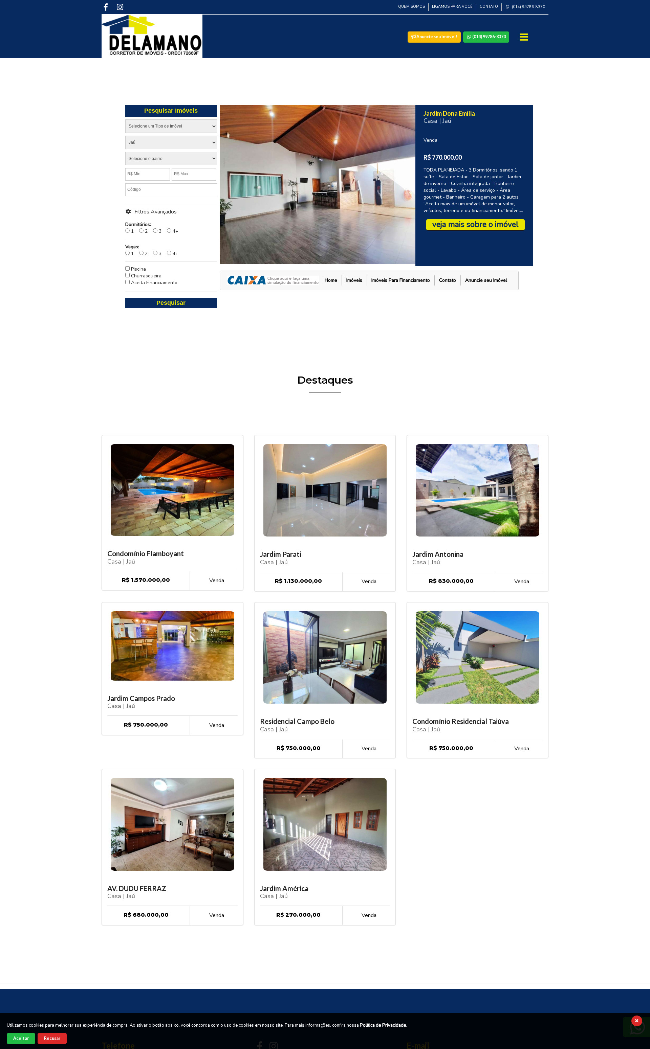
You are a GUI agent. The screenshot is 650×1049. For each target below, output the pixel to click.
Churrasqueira (145, 276)
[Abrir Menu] (525, 37)
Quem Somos (411, 6)
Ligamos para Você (452, 6)
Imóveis (354, 280)
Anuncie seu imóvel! (436, 36)
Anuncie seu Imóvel (486, 280)
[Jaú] (171, 144)
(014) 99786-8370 (528, 6)
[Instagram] (121, 6)
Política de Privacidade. (383, 1025)
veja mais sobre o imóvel (475, 224)
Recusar (52, 1038)
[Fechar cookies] (636, 1021)
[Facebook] (107, 6)
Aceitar (21, 1038)
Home (331, 280)
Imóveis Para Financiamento (400, 280)
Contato (489, 6)
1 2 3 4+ (151, 227)
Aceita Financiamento (153, 282)
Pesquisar (171, 302)
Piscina (138, 269)
